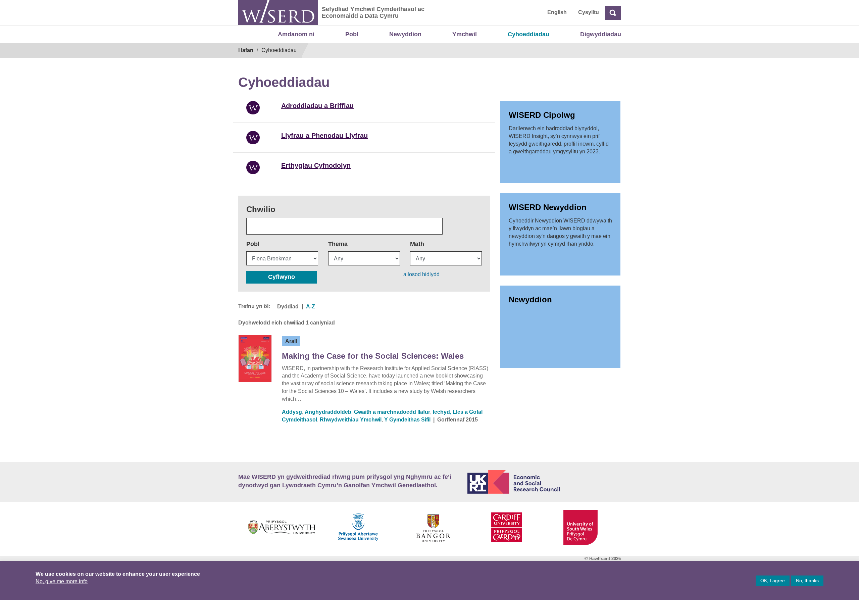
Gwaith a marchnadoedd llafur (392, 412)
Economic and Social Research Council (544, 482)
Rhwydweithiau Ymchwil (351, 419)
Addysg (292, 412)
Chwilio (260, 209)
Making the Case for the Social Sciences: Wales (373, 355)
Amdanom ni (296, 34)
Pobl (351, 34)
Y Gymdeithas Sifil (407, 419)
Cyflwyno (281, 276)
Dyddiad (288, 306)
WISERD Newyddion (548, 207)
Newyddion (405, 34)
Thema (338, 244)
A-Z (310, 306)
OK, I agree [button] (772, 580)
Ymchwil (464, 34)
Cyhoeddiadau (528, 34)
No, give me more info (62, 581)
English (557, 12)
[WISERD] (278, 12)
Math (417, 244)
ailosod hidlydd (421, 274)
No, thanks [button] (807, 580)
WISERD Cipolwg (542, 114)
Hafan (245, 50)
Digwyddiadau (600, 34)
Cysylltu (588, 12)
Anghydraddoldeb (328, 412)
